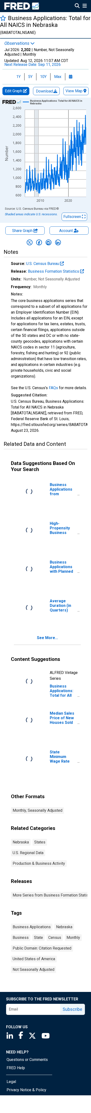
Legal (11, 1081)
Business (21, 937)
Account (66, 230)
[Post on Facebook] (39, 242)
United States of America (34, 959)
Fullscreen (72, 216)
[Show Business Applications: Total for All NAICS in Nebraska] (56, 102)
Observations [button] (17, 43)
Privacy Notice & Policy (26, 1090)
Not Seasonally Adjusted (33, 969)
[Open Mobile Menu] (85, 6)
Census (54, 937)
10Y (43, 76)
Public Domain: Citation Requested (42, 948)
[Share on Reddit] (48, 242)
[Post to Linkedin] (58, 242)
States (39, 842)
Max (57, 76)
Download (45, 91)
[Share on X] (30, 242)
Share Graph (22, 230)
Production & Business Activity (39, 863)
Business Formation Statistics (54, 271)
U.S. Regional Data (28, 852)
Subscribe (72, 1009)
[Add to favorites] (3, 18)
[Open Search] (77, 6)
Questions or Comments (27, 1059)
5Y (30, 76)
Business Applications (32, 927)
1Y (18, 76)
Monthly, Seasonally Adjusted (37, 810)
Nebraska (21, 842)
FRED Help (16, 1068)
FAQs (53, 388)
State (38, 937)
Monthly (73, 937)
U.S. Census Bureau (43, 263)
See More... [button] (47, 637)
